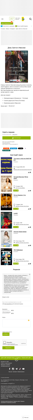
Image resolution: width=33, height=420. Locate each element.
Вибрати (6, 334)
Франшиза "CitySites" (5, 364)
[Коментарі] (30, 172)
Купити (15, 190)
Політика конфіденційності (7, 401)
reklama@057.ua (4, 381)
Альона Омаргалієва (20, 231)
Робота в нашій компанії (6, 363)
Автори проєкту (20, 371)
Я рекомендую (17, 137)
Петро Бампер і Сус (20, 195)
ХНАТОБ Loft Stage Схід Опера (22, 206)
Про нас (10, 371)
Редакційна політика (11, 402)
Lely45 (16, 213)
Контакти (15, 371)
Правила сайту (16, 401)
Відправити (8, 347)
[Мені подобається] (28, 172)
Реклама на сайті (5, 361)
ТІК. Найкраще (18, 250)
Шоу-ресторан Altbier (20, 187)
